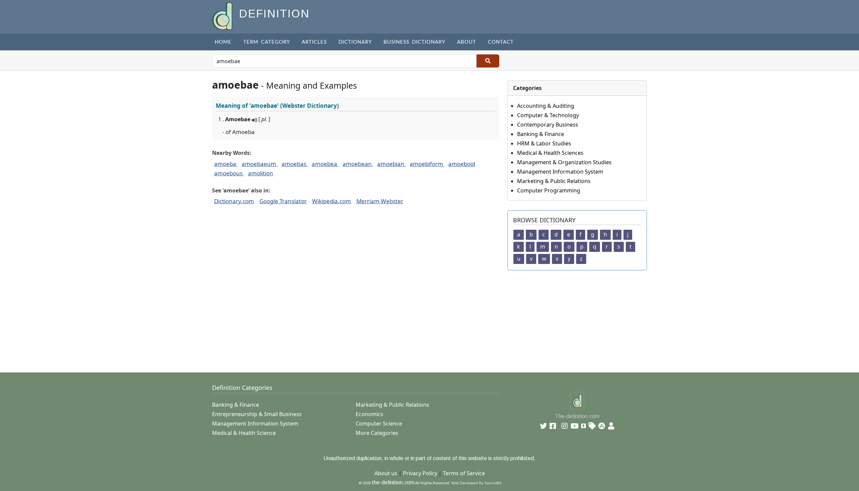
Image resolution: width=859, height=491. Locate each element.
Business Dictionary (414, 42)
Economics (369, 414)
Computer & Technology (548, 115)
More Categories (377, 433)
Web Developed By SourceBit (476, 483)
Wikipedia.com (331, 201)
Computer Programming (548, 190)
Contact (501, 42)
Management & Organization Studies (564, 162)
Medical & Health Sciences (550, 153)
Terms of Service (464, 473)
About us (385, 473)
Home (223, 42)
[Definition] (223, 15)
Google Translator (283, 201)
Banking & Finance (540, 134)
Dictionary (355, 42)
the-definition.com (393, 482)
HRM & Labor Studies (544, 143)
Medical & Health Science (244, 433)
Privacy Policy (420, 473)
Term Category (266, 42)
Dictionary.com (234, 201)
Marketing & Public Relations (554, 181)
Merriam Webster (379, 201)
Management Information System (560, 171)
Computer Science (379, 423)
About (466, 42)
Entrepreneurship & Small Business (257, 414)
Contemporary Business (547, 124)
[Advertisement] (413, 317)
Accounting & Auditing (545, 105)
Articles (314, 42)
